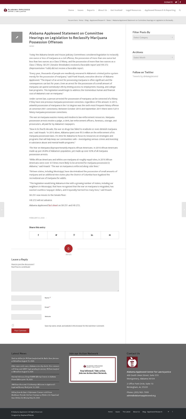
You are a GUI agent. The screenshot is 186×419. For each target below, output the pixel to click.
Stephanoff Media (27, 415)
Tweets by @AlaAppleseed (145, 76)
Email (47, 307)
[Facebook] (180, 2)
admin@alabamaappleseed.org (141, 395)
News (109, 20)
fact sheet (53, 205)
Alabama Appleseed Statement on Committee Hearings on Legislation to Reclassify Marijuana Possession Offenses (68, 37)
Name (48, 297)
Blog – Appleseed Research (95, 20)
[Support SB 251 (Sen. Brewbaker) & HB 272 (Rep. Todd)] (2, 209)
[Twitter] (176, 2)
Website (48, 316)
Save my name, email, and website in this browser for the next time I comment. (74, 326)
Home (81, 20)
